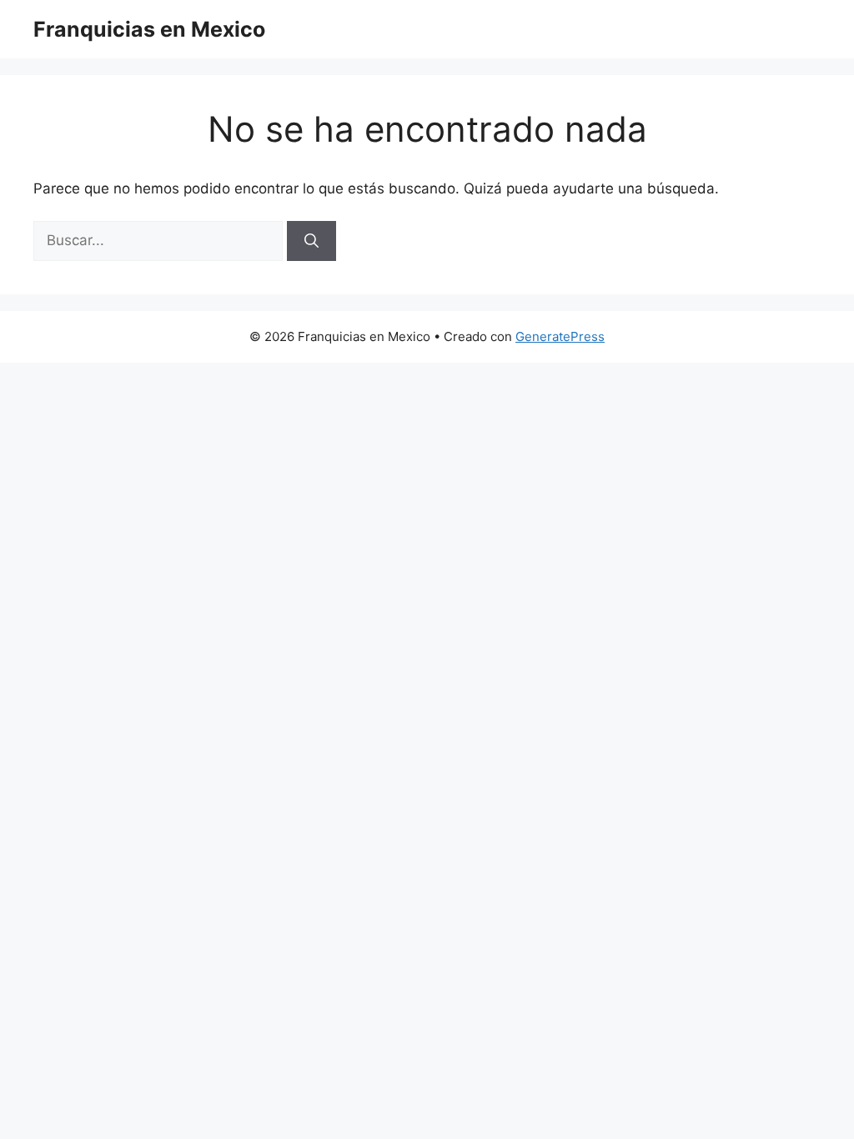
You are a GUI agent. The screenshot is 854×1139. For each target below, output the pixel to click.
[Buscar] (311, 241)
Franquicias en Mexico (149, 29)
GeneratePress (560, 336)
